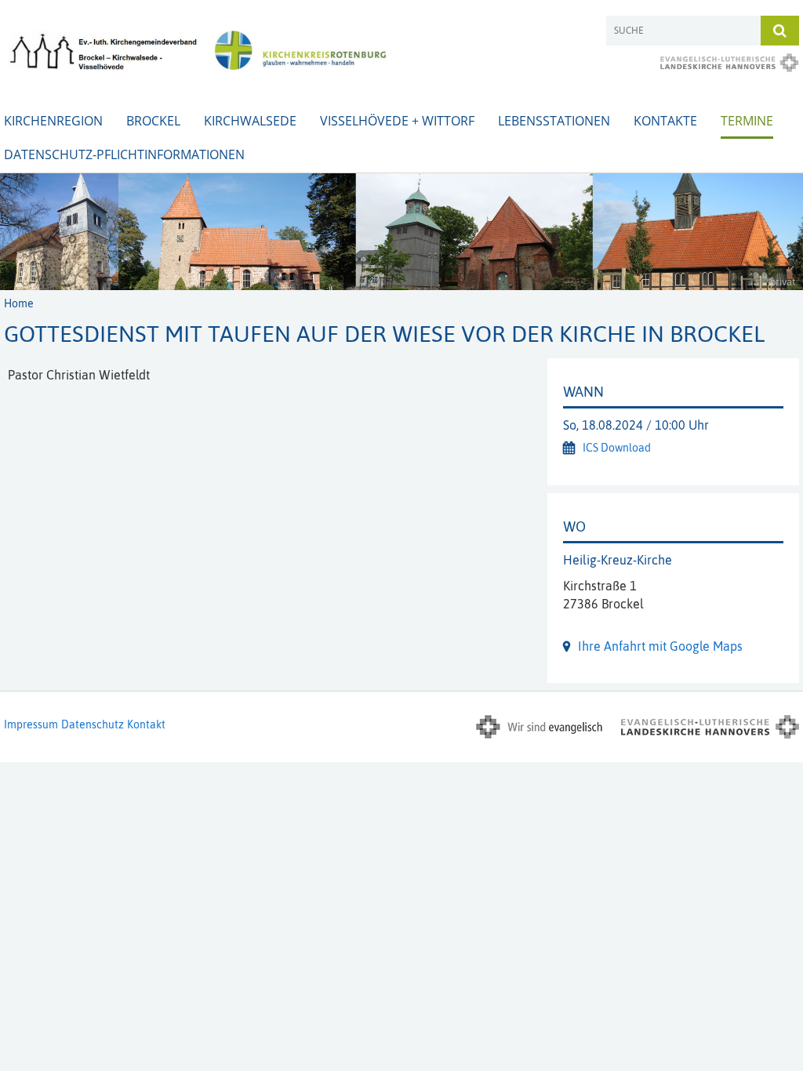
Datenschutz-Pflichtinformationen (124, 154)
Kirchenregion (53, 120)
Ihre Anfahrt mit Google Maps (660, 646)
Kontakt (146, 724)
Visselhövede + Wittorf (397, 120)
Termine (747, 120)
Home (19, 303)
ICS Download (617, 447)
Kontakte (665, 120)
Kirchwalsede (250, 120)
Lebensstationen (554, 120)
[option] (401, 231)
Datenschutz (92, 724)
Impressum (31, 724)
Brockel (153, 120)
